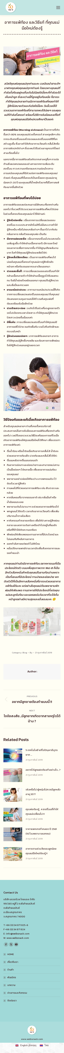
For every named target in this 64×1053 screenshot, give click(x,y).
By (31, 652)
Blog (25, 652)
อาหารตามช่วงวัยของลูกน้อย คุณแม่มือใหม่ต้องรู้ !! (41, 851)
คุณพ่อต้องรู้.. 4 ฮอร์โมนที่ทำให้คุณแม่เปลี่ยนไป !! (42, 811)
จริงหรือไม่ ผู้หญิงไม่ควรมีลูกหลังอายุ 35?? (43, 791)
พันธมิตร (11, 977)
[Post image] (12, 755)
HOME (10, 954)
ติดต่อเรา (12, 1000)
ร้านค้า (10, 970)
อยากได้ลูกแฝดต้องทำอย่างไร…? (43, 770)
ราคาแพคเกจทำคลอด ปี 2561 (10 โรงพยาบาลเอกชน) (41, 831)
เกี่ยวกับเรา (12, 962)
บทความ (11, 985)
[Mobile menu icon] (58, 7)
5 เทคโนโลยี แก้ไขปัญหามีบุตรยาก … (42, 752)
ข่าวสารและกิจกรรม (17, 993)
